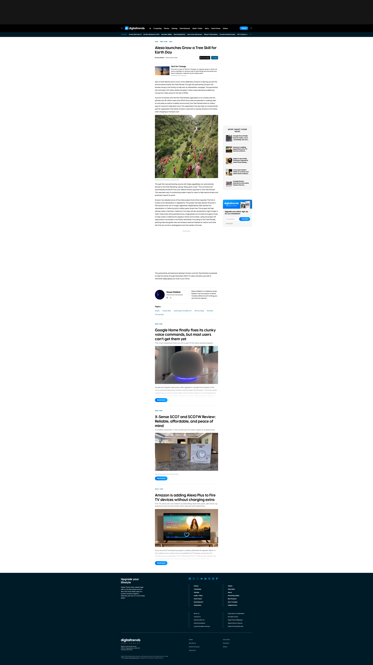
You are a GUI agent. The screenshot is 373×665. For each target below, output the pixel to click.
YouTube (202, 579)
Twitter (198, 579)
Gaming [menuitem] (174, 28)
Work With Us (192, 643)
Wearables (231, 589)
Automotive (197, 605)
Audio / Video (198, 596)
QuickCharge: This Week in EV (183, 310)
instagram (167, 297)
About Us (196, 613)
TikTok (205, 579)
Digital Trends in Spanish (235, 623)
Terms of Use (192, 650)
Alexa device (167, 278)
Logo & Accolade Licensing (202, 626)
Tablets (230, 586)
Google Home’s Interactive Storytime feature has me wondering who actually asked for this (241, 185)
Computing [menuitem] (157, 28)
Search (251, 28)
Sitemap (225, 646)
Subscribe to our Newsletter (236, 613)
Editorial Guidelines (199, 623)
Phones (196, 586)
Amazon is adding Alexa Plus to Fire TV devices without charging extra (240, 150)
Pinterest (209, 579)
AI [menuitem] (150, 28)
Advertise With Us (199, 620)
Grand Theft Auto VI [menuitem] (135, 34)
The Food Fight (159, 314)
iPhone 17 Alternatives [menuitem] (211, 34)
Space (230, 592)
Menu (121, 28)
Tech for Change (178, 66)
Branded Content (233, 616)
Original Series (232, 605)
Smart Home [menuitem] (215, 28)
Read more (161, 400)
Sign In (243, 28)
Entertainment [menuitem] (185, 28)
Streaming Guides (233, 596)
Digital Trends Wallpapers (235, 620)
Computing (197, 589)
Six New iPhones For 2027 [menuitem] (151, 34)
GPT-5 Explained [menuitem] (242, 34)
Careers (191, 639)
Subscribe (244, 219)
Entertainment (198, 602)
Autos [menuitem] (207, 28)
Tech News (210, 310)
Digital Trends (131, 31)
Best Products (232, 599)
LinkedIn (213, 579)
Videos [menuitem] (225, 28)
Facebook (190, 579)
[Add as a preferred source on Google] (204, 57)
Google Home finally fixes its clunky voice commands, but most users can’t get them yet (240, 139)
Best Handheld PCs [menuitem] (179, 34)
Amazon (157, 310)
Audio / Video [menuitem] (197, 28)
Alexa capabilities (193, 184)
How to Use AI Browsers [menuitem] (194, 34)
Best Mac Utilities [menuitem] (166, 34)
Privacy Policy (229, 223)
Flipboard (217, 579)
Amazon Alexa (167, 310)
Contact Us (197, 616)
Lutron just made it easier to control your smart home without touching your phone (241, 173)
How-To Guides (232, 602)
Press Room (226, 643)
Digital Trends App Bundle (235, 626)
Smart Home (198, 599)
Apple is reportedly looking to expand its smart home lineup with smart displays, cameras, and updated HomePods (240, 163)
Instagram (194, 579)
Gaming (196, 592)
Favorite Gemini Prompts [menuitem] (227, 34)
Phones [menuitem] (166, 28)
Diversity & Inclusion (194, 646)
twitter (170, 297)
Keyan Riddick (160, 58)
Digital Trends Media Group (132, 658)
